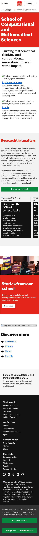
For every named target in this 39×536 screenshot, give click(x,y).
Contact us (7, 411)
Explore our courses (12, 82)
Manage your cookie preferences (19, 530)
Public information (10, 417)
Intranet (6, 460)
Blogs (5, 449)
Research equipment (11, 432)
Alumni (6, 446)
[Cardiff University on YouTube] (22, 474)
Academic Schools (10, 405)
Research (10, 341)
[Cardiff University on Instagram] (4, 474)
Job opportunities (10, 457)
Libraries (6, 426)
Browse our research (19, 189)
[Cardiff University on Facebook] (9, 474)
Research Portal (9, 469)
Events (5, 107)
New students (9, 443)
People (9, 356)
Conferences (8, 429)
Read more (8, 306)
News (8, 351)
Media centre (8, 463)
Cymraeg (29, 3)
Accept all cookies (19, 521)
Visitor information (10, 408)
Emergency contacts (11, 414)
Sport (5, 435)
